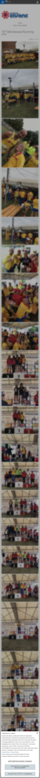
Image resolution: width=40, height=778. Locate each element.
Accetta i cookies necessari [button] (20, 767)
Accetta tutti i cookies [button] (20, 774)
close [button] (37, 733)
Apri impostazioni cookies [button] (20, 761)
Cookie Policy (6, 752)
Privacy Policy (15, 752)
